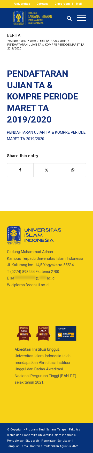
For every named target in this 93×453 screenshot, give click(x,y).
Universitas (22, 3)
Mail (79, 3)
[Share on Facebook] (20, 170)
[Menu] (79, 18)
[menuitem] (22, 4)
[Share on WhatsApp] (73, 170)
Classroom (62, 3)
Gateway (42, 3)
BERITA (13, 35)
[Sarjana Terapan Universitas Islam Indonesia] (38, 18)
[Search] (67, 18)
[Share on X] (46, 170)
